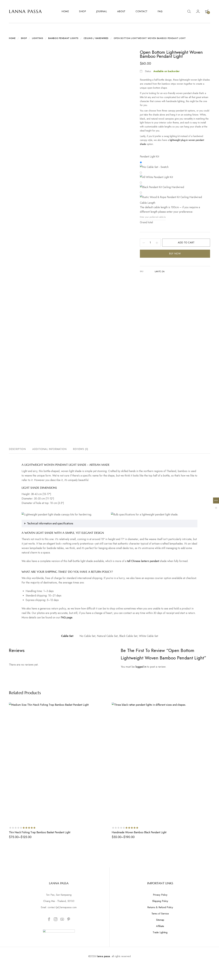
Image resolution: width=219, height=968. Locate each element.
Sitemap (160, 920)
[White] (174, 175)
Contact (141, 11)
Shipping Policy (160, 901)
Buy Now (175, 253)
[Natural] (174, 195)
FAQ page (66, 617)
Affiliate (160, 926)
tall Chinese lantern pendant (143, 561)
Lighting (37, 38)
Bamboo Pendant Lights (63, 38)
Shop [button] (82, 11)
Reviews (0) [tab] (80, 449)
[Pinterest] (68, 919)
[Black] (174, 185)
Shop (24, 38)
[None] (174, 165)
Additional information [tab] (49, 449)
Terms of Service (160, 913)
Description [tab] (17, 449)
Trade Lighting (160, 932)
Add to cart (186, 242)
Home (65, 11)
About (121, 11)
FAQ (160, 11)
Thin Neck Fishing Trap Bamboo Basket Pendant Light (39, 832)
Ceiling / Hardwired (96, 38)
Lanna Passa (25, 11)
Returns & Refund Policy (160, 907)
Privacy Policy (160, 895)
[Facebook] (49, 919)
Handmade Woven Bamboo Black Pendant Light (139, 832)
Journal (101, 11)
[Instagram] (55, 919)
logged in (140, 667)
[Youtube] (62, 919)
